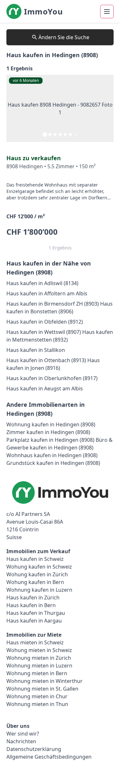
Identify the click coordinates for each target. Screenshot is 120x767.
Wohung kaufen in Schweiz (39, 566)
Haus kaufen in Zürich (33, 597)
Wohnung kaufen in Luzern (39, 589)
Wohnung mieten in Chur (37, 696)
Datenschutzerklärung (33, 749)
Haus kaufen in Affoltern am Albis (46, 293)
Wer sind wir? (22, 733)
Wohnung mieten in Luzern (39, 665)
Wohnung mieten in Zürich (38, 657)
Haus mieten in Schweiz (35, 642)
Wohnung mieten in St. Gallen (42, 688)
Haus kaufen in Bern (31, 605)
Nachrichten (21, 741)
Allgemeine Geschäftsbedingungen (49, 756)
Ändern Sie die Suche (63, 37)
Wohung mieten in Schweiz (39, 650)
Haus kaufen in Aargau (34, 620)
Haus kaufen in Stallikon (35, 349)
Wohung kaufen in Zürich (37, 574)
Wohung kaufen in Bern (35, 582)
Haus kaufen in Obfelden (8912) (44, 321)
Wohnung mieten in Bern (36, 673)
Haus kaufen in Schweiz (35, 558)
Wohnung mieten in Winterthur (44, 680)
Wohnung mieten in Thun (37, 704)
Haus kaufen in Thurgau (35, 612)
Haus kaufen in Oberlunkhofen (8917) (52, 378)
